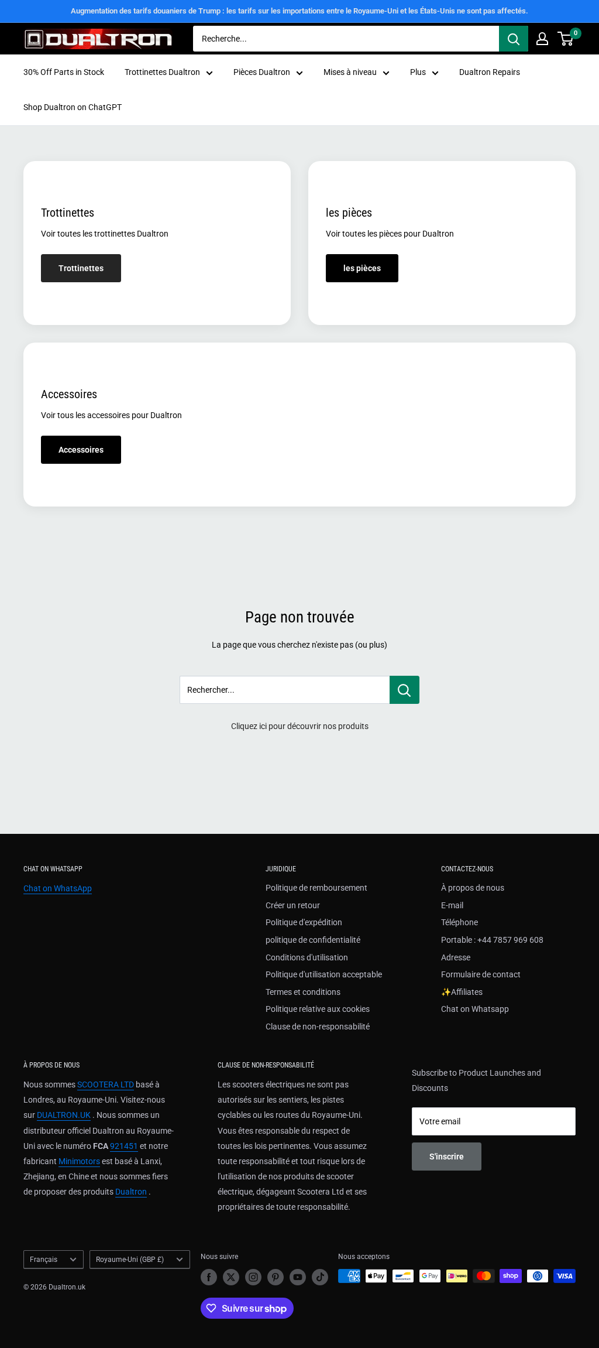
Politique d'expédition (304, 922)
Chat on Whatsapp (475, 1009)
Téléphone (459, 922)
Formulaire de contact (481, 974)
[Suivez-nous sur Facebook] (209, 1277)
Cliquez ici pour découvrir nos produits (300, 726)
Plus (418, 72)
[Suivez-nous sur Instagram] (253, 1277)
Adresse (455, 957)
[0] (566, 39)
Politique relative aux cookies (318, 1009)
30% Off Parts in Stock (63, 72)
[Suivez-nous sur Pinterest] (275, 1277)
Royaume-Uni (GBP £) (130, 1259)
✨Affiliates (462, 992)
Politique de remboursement (316, 887)
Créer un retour (293, 905)
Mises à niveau (350, 72)
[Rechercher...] (404, 690)
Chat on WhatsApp (57, 888)
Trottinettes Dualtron (162, 72)
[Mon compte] (542, 38)
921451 (124, 1146)
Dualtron (131, 1191)
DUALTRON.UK (64, 1115)
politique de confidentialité (313, 940)
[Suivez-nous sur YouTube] (298, 1277)
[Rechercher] (513, 39)
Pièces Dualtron (261, 72)
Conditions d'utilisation (307, 957)
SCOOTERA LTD (105, 1084)
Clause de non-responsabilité (318, 1026)
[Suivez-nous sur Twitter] (231, 1277)
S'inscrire (446, 1156)
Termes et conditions (303, 992)
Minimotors (79, 1161)
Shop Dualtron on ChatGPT (72, 107)
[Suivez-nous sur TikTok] (320, 1277)
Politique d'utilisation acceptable (324, 974)
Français (43, 1259)
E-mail (452, 905)
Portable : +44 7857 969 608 (492, 940)
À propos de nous (472, 887)
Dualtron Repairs (489, 72)
